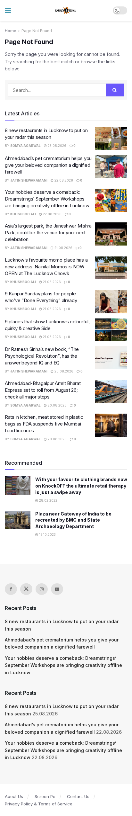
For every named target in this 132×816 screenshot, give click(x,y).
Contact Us (78, 796)
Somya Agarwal (25, 146)
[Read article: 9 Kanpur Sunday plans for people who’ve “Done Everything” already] (111, 301)
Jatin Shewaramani (28, 180)
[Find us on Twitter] (26, 589)
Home (10, 30)
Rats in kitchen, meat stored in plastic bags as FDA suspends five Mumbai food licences (44, 424)
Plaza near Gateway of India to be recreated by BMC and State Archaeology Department (73, 520)
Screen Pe (45, 796)
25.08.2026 (56, 146)
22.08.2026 (63, 180)
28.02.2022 (47, 500)
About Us (14, 796)
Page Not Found (36, 30)
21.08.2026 (63, 248)
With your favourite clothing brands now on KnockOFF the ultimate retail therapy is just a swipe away (81, 486)
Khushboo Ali (23, 214)
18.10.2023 (47, 534)
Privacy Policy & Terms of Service (38, 803)
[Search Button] (115, 90)
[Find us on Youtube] (57, 589)
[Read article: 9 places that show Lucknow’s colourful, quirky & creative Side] (111, 329)
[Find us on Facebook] (11, 589)
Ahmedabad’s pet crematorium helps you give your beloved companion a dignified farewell (48, 165)
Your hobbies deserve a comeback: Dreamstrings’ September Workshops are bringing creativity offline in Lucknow (47, 199)
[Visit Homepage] (65, 10)
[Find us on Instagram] (42, 589)
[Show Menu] (8, 10)
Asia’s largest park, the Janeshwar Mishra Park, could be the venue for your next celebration (48, 232)
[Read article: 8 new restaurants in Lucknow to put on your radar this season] (111, 138)
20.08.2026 (63, 371)
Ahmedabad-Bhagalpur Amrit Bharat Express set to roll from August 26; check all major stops (42, 390)
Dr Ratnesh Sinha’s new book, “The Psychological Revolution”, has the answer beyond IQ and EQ (42, 356)
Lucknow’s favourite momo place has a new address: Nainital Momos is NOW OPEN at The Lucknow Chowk (46, 266)
